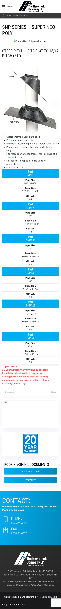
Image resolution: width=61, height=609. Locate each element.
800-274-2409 (19, 522)
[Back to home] (30, 6)
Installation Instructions (30, 471)
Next (53, 392)
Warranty (30, 479)
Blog (4, 604)
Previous (9, 392)
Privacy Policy (17, 604)
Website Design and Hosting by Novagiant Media (30, 596)
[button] (7, 6)
